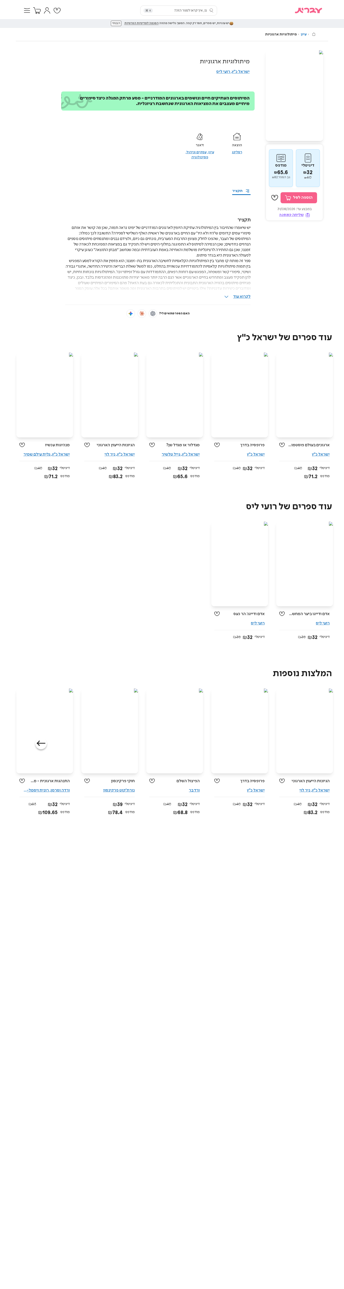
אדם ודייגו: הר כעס (249, 614)
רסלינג (237, 152)
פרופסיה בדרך (252, 445)
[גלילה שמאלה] (41, 743)
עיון (303, 34)
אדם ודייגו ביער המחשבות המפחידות (309, 614)
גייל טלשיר (171, 454)
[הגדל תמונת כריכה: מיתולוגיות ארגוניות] (294, 95)
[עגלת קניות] (37, 11)
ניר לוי (110, 454)
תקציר (237, 191)
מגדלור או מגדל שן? (183, 445)
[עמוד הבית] (314, 34)
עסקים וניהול (197, 152)
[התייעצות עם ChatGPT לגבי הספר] (153, 313)
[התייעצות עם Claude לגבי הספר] (141, 313)
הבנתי (116, 23)
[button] (27, 11)
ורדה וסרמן (60, 790)
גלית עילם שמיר (36, 454)
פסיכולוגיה (199, 157)
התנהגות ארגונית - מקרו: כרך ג (49, 781)
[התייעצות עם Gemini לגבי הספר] (130, 313)
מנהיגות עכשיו (57, 445)
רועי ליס (223, 71)
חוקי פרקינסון (123, 781)
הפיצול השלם (188, 781)
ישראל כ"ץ (241, 71)
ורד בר (194, 790)
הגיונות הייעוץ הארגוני (116, 445)
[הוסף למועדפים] (275, 198)
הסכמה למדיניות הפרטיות (141, 23)
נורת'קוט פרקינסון (119, 790)
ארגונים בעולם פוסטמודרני (309, 445)
